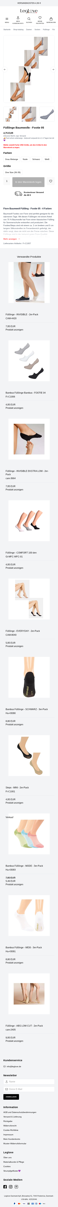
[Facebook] (5, 1186)
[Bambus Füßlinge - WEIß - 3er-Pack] (29, 920)
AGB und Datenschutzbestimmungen (19, 1112)
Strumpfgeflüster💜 (12, 1171)
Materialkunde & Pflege (13, 1162)
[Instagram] (10, 1186)
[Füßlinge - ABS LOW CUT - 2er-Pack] (29, 998)
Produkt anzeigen (14, 330)
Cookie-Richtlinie (10, 1130)
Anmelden (11, 1097)
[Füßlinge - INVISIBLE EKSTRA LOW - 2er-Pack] (29, 444)
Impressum (8, 1134)
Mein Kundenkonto (11, 1139)
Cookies (7, 1166)
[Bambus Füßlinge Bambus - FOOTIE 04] (29, 365)
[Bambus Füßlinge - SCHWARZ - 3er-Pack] (29, 682)
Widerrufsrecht (9, 1126)
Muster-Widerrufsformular (14, 1143)
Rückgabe (7, 1121)
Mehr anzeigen (10, 239)
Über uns (7, 1157)
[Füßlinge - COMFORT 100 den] (29, 525)
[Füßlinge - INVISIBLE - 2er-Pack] (29, 287)
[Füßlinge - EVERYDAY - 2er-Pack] (29, 604)
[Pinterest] (16, 1186)
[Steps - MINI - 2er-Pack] (29, 760)
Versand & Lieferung (12, 1117)
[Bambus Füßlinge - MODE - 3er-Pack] (29, 838)
